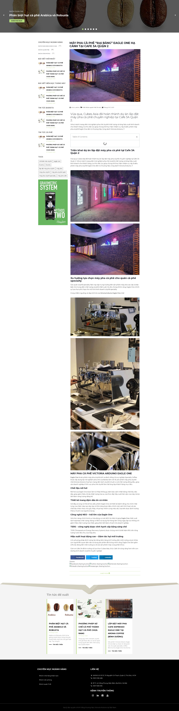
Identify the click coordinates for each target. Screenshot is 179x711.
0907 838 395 (97, 686)
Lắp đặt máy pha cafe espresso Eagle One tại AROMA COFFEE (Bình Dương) (117, 630)
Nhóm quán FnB (91, 107)
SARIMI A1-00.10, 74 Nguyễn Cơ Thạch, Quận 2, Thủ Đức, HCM (114, 675)
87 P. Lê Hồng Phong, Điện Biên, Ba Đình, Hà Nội (109, 683)
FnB (84, 107)
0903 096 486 (97, 678)
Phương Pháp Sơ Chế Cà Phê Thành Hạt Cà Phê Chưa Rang (55, 73)
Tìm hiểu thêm (58, 644)
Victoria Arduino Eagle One (110, 293)
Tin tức (99, 107)
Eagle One (74, 477)
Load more (104, 573)
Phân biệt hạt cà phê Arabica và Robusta (58, 626)
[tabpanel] (89, 16)
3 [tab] (87, 28)
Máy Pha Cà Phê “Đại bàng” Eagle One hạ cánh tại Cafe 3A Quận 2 (102, 44)
